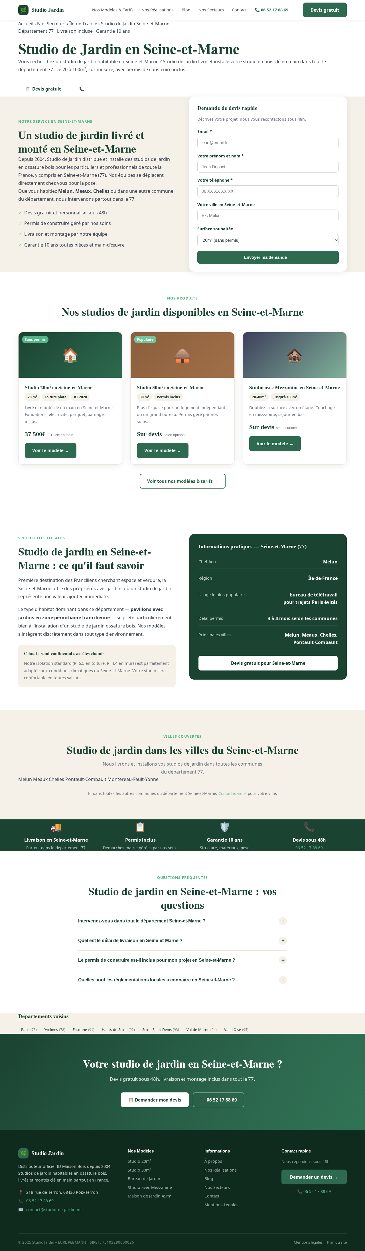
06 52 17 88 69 (309, 847)
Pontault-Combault (85, 779)
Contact (239, 10)
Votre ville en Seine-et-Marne (226, 204)
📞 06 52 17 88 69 (271, 10)
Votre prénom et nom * (220, 156)
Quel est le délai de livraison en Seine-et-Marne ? (181, 941)
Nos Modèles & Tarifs (112, 10)
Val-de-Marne (201, 1029)
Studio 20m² (139, 1161)
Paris (29, 1029)
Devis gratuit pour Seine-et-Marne (268, 663)
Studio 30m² (139, 1170)
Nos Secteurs (211, 10)
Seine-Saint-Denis (160, 1029)
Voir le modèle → (50, 450)
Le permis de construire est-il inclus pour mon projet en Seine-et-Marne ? (181, 960)
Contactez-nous (232, 793)
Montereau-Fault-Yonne (133, 779)
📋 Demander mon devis (154, 1100)
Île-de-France (83, 23)
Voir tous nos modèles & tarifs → (182, 481)
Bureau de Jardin (144, 1178)
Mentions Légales (221, 1204)
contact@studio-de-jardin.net (54, 1209)
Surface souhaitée (215, 228)
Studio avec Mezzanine (150, 1187)
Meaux (40, 779)
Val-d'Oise (236, 1029)
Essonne (83, 1029)
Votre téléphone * (215, 180)
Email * (204, 131)
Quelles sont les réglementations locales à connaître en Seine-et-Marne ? (181, 980)
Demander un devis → (314, 1177)
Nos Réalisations (157, 10)
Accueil (25, 23)
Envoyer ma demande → (268, 257)
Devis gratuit (325, 10)
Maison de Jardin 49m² (149, 1196)
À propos (213, 1161)
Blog (186, 10)
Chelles (56, 779)
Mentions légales (308, 1242)
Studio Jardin (42, 10)
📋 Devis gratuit (43, 89)
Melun (25, 779)
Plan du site (337, 1242)
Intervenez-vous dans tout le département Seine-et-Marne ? (181, 921)
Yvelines (54, 1029)
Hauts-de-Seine (118, 1029)
